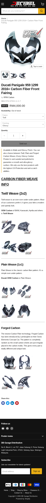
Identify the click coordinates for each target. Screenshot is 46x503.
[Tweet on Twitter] (8, 403)
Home (3, 18)
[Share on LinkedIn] (12, 403)
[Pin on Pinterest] (17, 403)
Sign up (36, 471)
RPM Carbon (9, 97)
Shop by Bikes (22, 490)
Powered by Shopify (23, 499)
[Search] (41, 11)
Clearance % (34, 490)
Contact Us (18, 493)
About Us (28, 493)
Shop (12, 490)
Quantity (4, 130)
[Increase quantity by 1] (23, 136)
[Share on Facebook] (3, 403)
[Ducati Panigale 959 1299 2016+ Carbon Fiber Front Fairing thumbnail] (5, 75)
